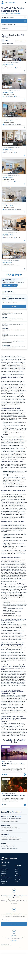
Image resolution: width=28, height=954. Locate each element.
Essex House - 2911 (7, 149)
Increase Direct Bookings (6, 877)
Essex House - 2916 (8, 121)
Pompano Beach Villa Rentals (7, 830)
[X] (8, 862)
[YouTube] (2, 862)
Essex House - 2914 (8, 234)
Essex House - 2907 (8, 92)
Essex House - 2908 (8, 205)
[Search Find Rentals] (22, 2)
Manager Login (4, 881)
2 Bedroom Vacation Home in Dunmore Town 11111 (11, 837)
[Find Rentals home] (8, 2)
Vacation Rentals (4, 867)
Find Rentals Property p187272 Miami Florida (10, 828)
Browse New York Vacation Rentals (11, 13)
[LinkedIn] (5, 862)
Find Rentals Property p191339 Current (9, 836)
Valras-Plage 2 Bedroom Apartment (8, 846)
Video (16, 869)
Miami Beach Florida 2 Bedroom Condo (9, 827)
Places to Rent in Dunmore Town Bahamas (10, 839)
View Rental (24, 71)
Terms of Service (18, 879)
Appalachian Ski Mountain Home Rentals (9, 821)
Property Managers (5, 869)
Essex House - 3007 (8, 64)
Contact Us (13, 940)
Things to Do (3, 871)
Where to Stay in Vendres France (8, 845)
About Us (17, 867)
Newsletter (3, 873)
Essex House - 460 (7, 262)
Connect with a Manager (10, 285)
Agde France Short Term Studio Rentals (9, 848)
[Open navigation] (25, 2)
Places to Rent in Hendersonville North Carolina (11, 818)
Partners (3, 883)
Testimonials (3, 879)
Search (14, 306)
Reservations (18, 877)
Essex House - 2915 (7, 177)
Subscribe (14, 924)
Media (16, 871)
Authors (16, 873)
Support (16, 881)
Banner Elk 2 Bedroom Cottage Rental (9, 820)
